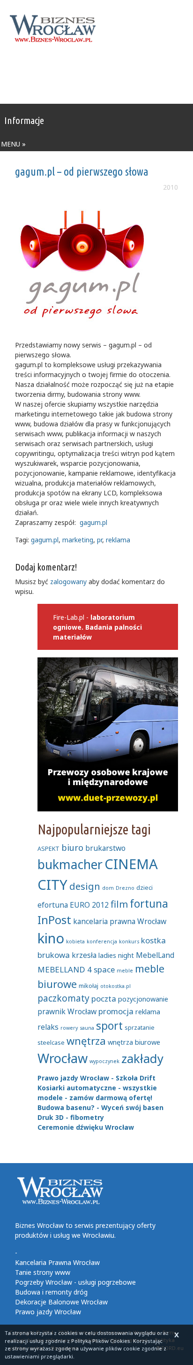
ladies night (116, 955)
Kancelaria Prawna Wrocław (57, 1262)
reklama (118, 539)
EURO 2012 (89, 905)
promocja (116, 1011)
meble (125, 970)
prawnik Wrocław (66, 1011)
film (119, 903)
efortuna (52, 905)
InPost (54, 919)
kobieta (75, 941)
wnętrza (86, 1041)
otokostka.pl (115, 986)
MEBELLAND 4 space (76, 969)
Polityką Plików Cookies (100, 1340)
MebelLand (155, 955)
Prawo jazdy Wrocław (48, 1311)
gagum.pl (93, 522)
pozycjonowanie (143, 999)
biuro (72, 847)
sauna (87, 1028)
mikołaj (88, 985)
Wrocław (62, 1058)
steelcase (51, 1042)
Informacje (24, 120)
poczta (103, 998)
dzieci (144, 887)
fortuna (149, 903)
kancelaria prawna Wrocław (119, 921)
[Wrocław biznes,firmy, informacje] (55, 28)
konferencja (102, 941)
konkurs (129, 941)
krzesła (84, 955)
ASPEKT (48, 848)
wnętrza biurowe (134, 1042)
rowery (69, 1028)
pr (99, 539)
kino (50, 938)
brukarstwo (105, 848)
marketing (77, 539)
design (84, 886)
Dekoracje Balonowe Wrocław (61, 1301)
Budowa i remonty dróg (51, 1292)
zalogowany (68, 581)
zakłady (142, 1058)
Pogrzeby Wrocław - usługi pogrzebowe (75, 1282)
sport (109, 1025)
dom (108, 888)
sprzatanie (140, 1027)
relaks (48, 1027)
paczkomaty (63, 998)
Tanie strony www (42, 1272)
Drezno (125, 888)
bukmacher (70, 864)
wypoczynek (104, 1061)
